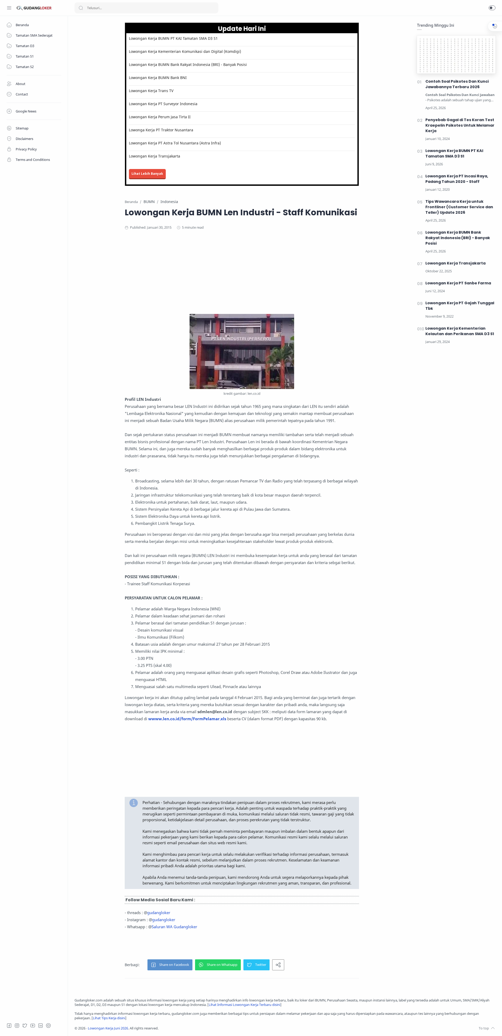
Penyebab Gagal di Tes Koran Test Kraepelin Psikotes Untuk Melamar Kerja (459, 125)
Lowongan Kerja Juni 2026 (108, 1028)
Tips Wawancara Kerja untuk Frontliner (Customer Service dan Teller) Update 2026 (459, 207)
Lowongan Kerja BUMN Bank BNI (158, 77)
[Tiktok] (48, 1025)
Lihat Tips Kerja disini (109, 1018)
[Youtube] (32, 1025)
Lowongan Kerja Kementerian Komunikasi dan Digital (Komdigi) (185, 51)
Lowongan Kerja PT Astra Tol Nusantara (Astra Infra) (175, 142)
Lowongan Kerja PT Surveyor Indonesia (163, 103)
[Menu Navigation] (9, 7)
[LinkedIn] (40, 1025)
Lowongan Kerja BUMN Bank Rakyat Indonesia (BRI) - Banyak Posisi (188, 64)
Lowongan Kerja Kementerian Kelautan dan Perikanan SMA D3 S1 (459, 331)
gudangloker (158, 912)
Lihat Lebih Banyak (147, 173)
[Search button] (80, 7)
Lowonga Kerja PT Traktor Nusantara (161, 129)
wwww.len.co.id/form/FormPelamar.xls (187, 718)
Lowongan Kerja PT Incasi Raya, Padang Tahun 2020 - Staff (456, 178)
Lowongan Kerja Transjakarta (154, 156)
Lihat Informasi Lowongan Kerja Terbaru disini (244, 1005)
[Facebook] (9, 1025)
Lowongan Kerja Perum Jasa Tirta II (160, 116)
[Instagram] (17, 1025)
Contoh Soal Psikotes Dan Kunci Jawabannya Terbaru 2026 (457, 84)
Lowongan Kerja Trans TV (151, 90)
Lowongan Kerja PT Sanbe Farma (458, 283)
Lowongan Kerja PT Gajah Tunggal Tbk (459, 305)
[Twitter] (24, 1025)
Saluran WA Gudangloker (174, 926)
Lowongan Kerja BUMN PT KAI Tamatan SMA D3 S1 (173, 38)
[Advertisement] (242, 277)
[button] (492, 7)
